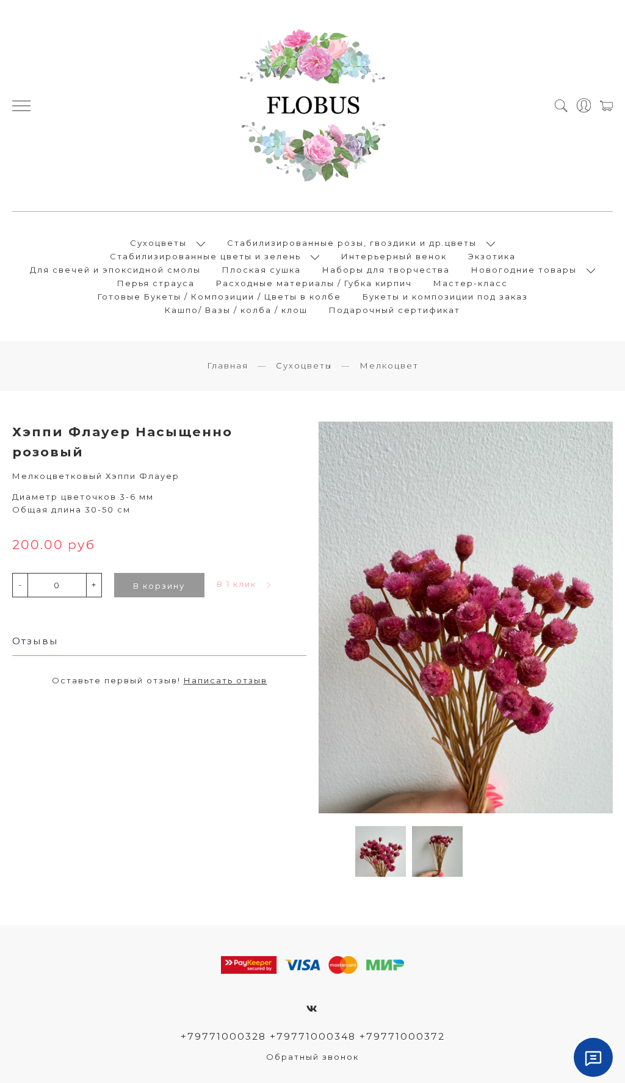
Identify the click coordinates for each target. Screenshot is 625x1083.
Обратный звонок (312, 1057)
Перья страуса (156, 283)
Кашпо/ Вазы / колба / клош (236, 310)
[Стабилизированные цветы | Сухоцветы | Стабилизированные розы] (312, 105)
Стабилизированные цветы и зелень (205, 256)
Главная (227, 365)
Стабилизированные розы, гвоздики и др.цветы (352, 243)
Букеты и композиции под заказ (445, 296)
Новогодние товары (524, 270)
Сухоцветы (158, 243)
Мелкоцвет (389, 365)
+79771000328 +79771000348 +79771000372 (313, 1036)
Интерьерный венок (394, 256)
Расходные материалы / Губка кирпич (314, 283)
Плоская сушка (261, 270)
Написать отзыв (225, 680)
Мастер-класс (470, 283)
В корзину (159, 586)
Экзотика (492, 256)
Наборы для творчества (386, 270)
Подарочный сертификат (394, 310)
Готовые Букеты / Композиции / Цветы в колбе (219, 296)
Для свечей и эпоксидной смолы (115, 270)
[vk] (312, 1009)
